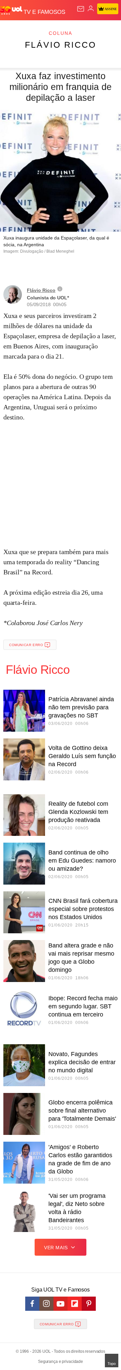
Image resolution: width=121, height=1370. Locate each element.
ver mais (56, 1247)
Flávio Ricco (60, 44)
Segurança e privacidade (60, 1361)
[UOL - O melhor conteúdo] (12, 10)
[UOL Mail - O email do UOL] (81, 9)
